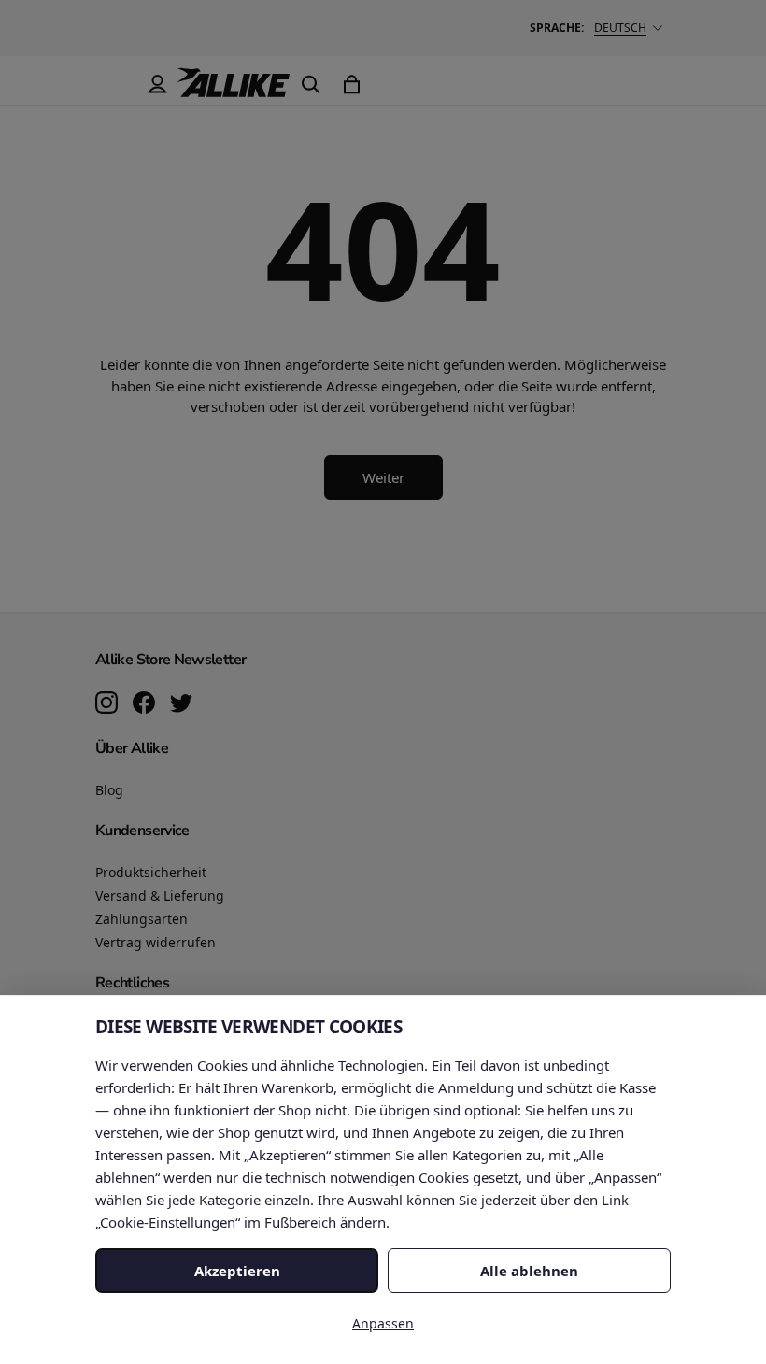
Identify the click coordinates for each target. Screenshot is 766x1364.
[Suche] (310, 84)
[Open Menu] (115, 84)
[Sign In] (156, 84)
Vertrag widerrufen (155, 942)
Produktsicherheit (150, 872)
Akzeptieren (237, 1270)
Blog (109, 790)
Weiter (383, 477)
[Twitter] (181, 704)
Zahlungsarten (141, 919)
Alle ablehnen (529, 1270)
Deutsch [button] (620, 28)
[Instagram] (106, 704)
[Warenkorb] (351, 84)
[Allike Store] (233, 89)
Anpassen (383, 1323)
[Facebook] (144, 704)
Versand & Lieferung (159, 895)
